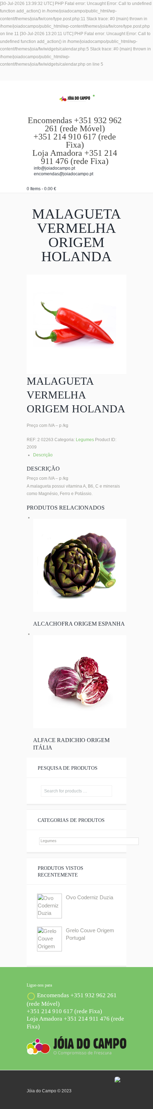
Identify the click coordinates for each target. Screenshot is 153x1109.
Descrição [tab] (43, 454)
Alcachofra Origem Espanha (79, 624)
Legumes (85, 439)
